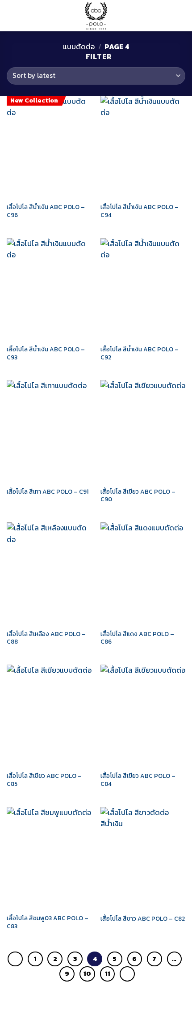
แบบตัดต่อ (79, 46)
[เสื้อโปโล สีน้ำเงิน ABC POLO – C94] (142, 147)
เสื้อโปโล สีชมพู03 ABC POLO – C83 (47, 922)
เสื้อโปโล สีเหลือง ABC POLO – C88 (46, 638)
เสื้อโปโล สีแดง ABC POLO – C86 (137, 638)
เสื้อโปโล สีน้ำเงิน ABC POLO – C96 (46, 211)
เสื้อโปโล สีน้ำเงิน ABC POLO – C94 (139, 211)
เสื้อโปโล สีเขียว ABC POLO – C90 (137, 496)
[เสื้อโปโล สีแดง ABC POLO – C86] (142, 573)
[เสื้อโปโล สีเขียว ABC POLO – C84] (142, 716)
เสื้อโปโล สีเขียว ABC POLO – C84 (137, 780)
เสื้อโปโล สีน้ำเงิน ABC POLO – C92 (139, 353)
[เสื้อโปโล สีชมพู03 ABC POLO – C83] (49, 858)
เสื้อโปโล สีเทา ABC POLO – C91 (47, 492)
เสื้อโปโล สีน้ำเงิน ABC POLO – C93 (46, 353)
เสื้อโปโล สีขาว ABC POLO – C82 (142, 919)
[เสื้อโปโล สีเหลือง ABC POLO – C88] (49, 573)
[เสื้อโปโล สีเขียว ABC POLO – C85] (49, 716)
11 (107, 973)
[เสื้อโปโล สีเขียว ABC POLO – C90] (142, 431)
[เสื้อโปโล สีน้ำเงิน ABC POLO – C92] (142, 289)
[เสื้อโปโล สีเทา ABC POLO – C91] (49, 431)
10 (87, 973)
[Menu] (12, 15)
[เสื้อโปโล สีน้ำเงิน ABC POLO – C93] (49, 289)
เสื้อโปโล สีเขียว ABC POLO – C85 (44, 780)
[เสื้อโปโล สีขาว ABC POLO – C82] (142, 858)
